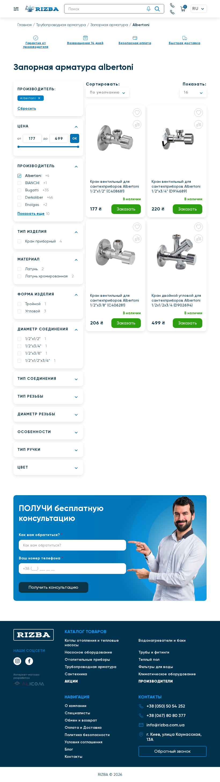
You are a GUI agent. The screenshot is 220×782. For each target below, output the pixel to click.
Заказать (126, 209)
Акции (71, 681)
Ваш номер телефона (41, 558)
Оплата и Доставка (83, 727)
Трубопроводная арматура (61, 25)
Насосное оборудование (88, 652)
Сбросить (26, 108)
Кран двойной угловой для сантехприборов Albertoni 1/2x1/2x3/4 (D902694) (176, 300)
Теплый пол (148, 659)
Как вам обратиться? (41, 535)
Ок (74, 138)
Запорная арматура (109, 25)
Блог (69, 749)
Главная (24, 25)
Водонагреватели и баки (162, 640)
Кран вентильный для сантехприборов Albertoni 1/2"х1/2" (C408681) (114, 186)
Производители (155, 681)
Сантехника (76, 674)
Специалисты (77, 713)
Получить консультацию (53, 587)
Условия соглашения (83, 742)
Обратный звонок (172, 751)
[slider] (18, 147)
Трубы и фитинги (153, 652)
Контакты (73, 756)
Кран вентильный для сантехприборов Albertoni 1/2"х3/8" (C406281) (114, 300)
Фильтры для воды (155, 667)
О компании (75, 706)
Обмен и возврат (81, 720)
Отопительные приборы (87, 659)
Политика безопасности (87, 735)
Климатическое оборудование (167, 674)
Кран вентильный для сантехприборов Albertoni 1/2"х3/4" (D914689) (176, 186)
